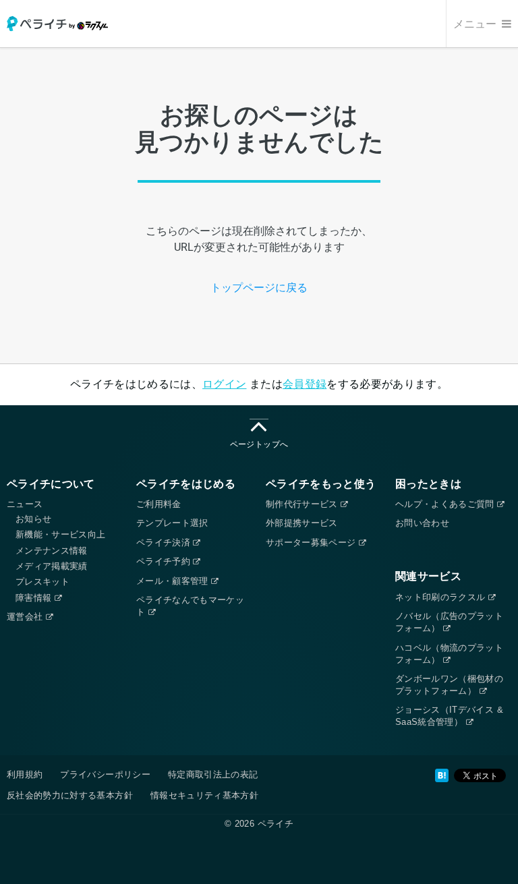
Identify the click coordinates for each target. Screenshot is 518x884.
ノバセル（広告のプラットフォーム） (449, 622)
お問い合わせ (422, 523)
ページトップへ (259, 444)
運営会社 (26, 617)
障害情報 (35, 598)
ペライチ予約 (164, 561)
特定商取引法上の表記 (213, 774)
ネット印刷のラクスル (441, 597)
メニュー (476, 24)
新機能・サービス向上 (61, 534)
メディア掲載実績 (52, 566)
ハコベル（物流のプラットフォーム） (449, 654)
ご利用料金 (158, 504)
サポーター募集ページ (312, 542)
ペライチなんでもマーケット (190, 606)
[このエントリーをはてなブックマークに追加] (442, 775)
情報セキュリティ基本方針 (204, 795)
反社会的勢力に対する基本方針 (70, 795)
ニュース (24, 504)
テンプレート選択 (172, 523)
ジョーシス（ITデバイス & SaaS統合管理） (449, 716)
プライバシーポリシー (105, 774)
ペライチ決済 (164, 542)
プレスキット (42, 582)
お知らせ (33, 519)
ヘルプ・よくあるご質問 (446, 504)
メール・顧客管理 (173, 581)
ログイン (224, 384)
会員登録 (304, 384)
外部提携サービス (302, 523)
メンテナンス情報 (52, 551)
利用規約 (24, 774)
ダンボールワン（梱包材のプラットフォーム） (449, 685)
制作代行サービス (303, 504)
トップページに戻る (259, 287)
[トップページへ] (57, 23)
